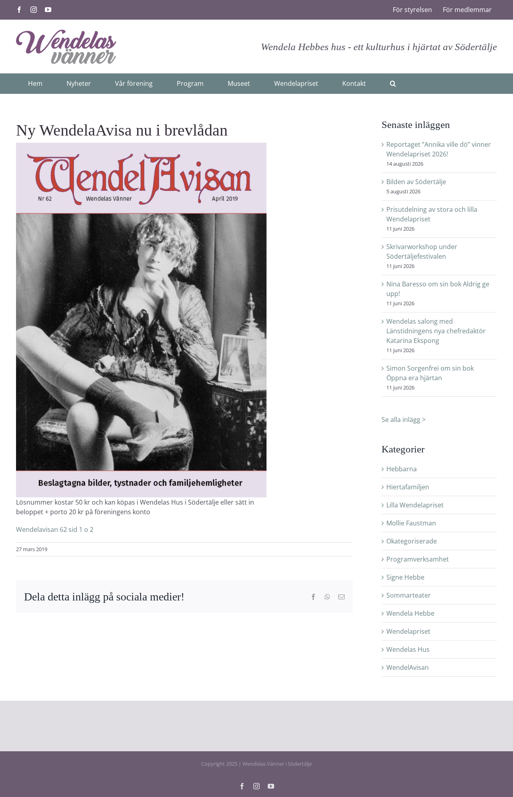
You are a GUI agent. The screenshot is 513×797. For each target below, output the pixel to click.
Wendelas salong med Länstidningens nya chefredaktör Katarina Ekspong (436, 331)
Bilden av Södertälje (416, 181)
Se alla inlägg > (404, 419)
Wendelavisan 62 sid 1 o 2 (54, 529)
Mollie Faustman (411, 523)
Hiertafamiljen (407, 487)
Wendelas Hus (408, 649)
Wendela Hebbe (410, 613)
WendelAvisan (407, 667)
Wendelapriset (408, 631)
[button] (393, 83)
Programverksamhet (417, 559)
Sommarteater (408, 595)
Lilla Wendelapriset (415, 505)
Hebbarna (401, 468)
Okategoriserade (411, 541)
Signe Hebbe (405, 577)
